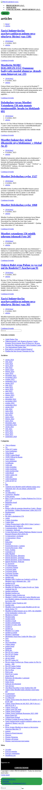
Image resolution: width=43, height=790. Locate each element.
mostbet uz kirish (11, 632)
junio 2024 (9, 364)
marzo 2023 (9, 393)
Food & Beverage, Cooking (15, 546)
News (7, 640)
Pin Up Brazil (10, 656)
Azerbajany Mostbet (12, 494)
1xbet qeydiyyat (10, 481)
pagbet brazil (9, 646)
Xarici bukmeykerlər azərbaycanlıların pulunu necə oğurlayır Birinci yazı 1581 (18, 33)
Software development (13, 684)
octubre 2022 (9, 403)
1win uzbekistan (11, 461)
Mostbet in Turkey (11, 615)
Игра (7, 725)
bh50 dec (8, 504)
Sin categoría (9, 680)
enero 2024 (9, 373)
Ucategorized (10, 694)
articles (7, 45)
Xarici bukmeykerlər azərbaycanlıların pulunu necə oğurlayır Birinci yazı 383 (18, 301)
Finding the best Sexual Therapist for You (19, 351)
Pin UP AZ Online (11, 654)
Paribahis (8, 648)
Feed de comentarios (12, 753)
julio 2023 (8, 385)
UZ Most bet (9, 698)
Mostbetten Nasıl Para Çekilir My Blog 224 (20, 636)
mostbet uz (9, 629)
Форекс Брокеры (11, 737)
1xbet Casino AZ (11, 475)
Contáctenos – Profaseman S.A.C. (14, 783)
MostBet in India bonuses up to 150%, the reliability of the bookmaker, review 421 (23, 612)
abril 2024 (8, 367)
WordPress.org (10, 755)
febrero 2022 (9, 419)
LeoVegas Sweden (11, 573)
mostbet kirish (10, 619)
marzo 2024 (9, 369)
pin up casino (10, 658)
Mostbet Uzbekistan (12, 634)
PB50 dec (8, 650)
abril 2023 (8, 391)
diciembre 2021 (10, 423)
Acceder (8, 749)
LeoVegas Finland (11, 567)
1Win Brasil (9, 453)
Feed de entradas (11, 751)
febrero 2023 (9, 395)
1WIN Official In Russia (13, 457)
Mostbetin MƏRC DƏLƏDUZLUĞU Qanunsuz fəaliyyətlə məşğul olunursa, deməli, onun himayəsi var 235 (21, 69)
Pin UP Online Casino (13, 668)
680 (6, 485)
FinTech (8, 544)
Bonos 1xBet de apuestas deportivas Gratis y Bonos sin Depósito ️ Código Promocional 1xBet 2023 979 (23, 509)
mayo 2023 (9, 389)
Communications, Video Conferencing (18, 528)
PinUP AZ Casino (11, 674)
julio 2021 (8, 429)
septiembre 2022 (11, 405)
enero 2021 (9, 435)
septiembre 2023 (11, 381)
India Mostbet (10, 554)
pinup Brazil (9, 676)
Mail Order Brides (11, 575)
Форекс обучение (11, 739)
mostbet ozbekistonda (12, 623)
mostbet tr (8, 627)
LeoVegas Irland (11, 571)
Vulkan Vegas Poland (12, 711)
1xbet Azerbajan (11, 469)
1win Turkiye (10, 459)
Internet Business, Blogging (15, 556)
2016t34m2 (9, 41)
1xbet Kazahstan (11, 479)
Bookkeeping (10, 512)
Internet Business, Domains (14, 558)
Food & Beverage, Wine (13, 548)
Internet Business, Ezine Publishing (17, 560)
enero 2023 (9, 397)
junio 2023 (9, 387)
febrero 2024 (9, 371)
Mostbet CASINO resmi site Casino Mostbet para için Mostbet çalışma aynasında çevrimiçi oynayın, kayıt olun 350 (22, 599)
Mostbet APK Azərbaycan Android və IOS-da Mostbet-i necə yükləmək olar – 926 (21, 580)
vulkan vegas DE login (13, 709)
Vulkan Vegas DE (11, 707)
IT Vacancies (9, 563)
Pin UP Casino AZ (11, 660)
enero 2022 (9, 421)
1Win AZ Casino (11, 449)
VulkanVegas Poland (12, 717)
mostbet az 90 (10, 583)
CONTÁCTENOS (21, 768)
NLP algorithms (10, 642)
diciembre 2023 (10, 375)
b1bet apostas (10, 496)
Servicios (5, 781)
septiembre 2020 (11, 437)
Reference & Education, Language (17, 678)
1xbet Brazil (9, 473)
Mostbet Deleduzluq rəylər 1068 (19, 205)
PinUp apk (9, 672)
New (7, 638)
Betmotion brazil (11, 502)
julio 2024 (8, 362)
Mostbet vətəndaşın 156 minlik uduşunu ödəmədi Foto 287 (18, 235)
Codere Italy (9, 522)
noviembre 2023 (11, 377)
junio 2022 (9, 411)
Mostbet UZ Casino (12, 630)
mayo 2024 (9, 366)
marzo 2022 (9, 417)
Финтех (8, 735)
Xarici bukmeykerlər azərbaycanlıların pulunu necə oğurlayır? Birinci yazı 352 (23, 722)
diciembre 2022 (10, 399)
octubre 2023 (9, 379)
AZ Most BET (10, 492)
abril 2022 (8, 415)
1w (6, 447)
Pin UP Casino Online (13, 666)
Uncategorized (10, 696)
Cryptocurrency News (13, 538)
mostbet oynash (10, 621)
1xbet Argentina (10, 467)
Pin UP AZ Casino (11, 652)
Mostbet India (10, 617)
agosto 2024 (9, 360)
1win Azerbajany (11, 451)
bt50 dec (8, 514)
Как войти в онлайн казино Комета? (19, 349)
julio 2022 (8, 409)
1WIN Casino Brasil (12, 455)
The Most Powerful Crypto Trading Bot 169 (20, 688)
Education (8, 542)
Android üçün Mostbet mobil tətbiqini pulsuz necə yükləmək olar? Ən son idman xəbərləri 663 (22, 488)
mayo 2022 (9, 413)
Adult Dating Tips (11, 339)
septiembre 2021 (11, 425)
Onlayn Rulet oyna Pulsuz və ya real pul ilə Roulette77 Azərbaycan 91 (21, 266)
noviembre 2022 (11, 401)
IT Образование (11, 565)
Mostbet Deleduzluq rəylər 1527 (19, 176)
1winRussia (9, 463)
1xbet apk (8, 465)
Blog (7, 506)
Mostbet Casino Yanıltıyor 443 (15, 603)
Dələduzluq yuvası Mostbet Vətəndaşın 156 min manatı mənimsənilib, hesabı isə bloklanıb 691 (20, 107)
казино (7, 731)
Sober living (9, 682)
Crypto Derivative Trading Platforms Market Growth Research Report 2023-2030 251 (23, 533)
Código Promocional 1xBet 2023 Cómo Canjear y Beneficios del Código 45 (22, 525)
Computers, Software (12, 530)
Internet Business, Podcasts (14, 561)
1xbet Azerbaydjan (11, 471)
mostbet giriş (9, 605)
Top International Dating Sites (15, 347)
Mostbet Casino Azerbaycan (15, 595)
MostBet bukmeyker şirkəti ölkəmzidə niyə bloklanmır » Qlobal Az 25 (21, 142)
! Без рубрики (10, 445)
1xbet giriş (9, 477)
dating (7, 540)
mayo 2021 (9, 433)
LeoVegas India (10, 569)
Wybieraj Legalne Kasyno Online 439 (18, 719)
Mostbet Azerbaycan (12, 593)
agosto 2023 (9, 383)
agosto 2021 (9, 427)
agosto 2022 (9, 407)
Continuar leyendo (7, 60)
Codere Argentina (11, 520)
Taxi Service (9, 686)
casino (7, 518)
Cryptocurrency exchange (14, 536)
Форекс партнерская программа (17, 741)
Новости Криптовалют (14, 733)
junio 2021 (9, 431)
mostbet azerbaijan (11, 591)
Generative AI (10, 552)
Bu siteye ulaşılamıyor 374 (14, 516)
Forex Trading (10, 550)
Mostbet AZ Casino (12, 585)
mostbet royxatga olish (13, 625)
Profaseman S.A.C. (9, 779)
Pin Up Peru (9, 670)
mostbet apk (9, 577)
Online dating (10, 644)
